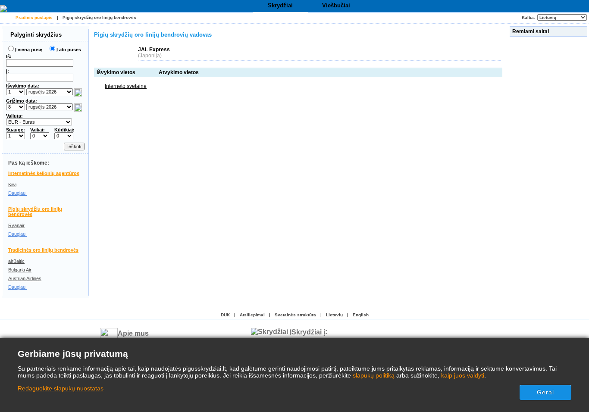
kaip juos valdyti (462, 375)
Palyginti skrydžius (35, 34)
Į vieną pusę (28, 49)
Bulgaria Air (19, 269)
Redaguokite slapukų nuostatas (60, 388)
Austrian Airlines (24, 278)
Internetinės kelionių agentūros (43, 173)
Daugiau (17, 193)
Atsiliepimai (252, 314)
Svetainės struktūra (295, 314)
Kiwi (12, 184)
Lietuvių (334, 314)
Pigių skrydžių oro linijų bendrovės (99, 17)
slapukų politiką (374, 375)
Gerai (546, 392)
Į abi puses (68, 49)
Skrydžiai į (308, 331)
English (361, 314)
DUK (225, 314)
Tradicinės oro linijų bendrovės (43, 250)
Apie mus (133, 333)
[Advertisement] (549, 167)
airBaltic (16, 261)
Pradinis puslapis (34, 17)
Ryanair (16, 225)
